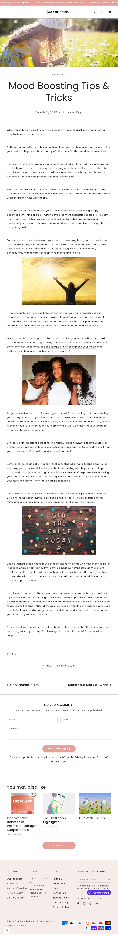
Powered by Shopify (16, 925)
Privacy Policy (83, 757)
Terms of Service (17, 888)
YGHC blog (61, 75)
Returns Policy (61, 897)
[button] (95, 12)
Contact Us (59, 892)
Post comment (59, 748)
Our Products (14, 878)
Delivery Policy (15, 897)
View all (59, 845)
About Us (12, 883)
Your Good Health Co (25, 921)
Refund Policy (15, 892)
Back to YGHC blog (60, 665)
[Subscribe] (109, 879)
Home (52, 75)
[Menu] (8, 12)
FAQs (56, 888)
